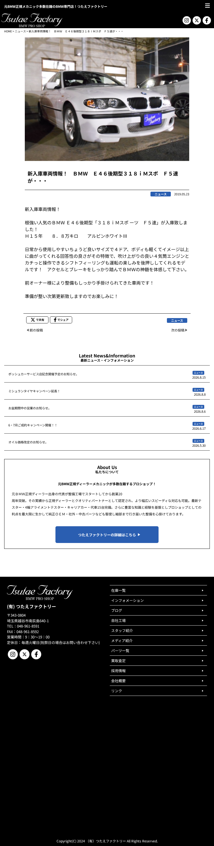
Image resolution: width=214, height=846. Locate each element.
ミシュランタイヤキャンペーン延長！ (34, 391)
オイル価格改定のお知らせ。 (28, 442)
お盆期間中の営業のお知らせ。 (29, 408)
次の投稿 (177, 330)
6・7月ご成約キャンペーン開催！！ (32, 425)
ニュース (20, 31)
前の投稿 (36, 330)
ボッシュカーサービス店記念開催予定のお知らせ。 (43, 374)
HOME (8, 31)
